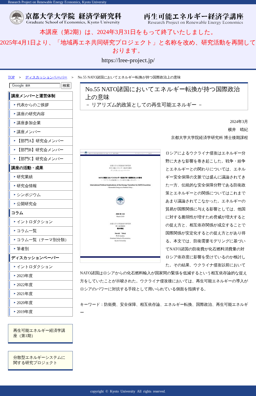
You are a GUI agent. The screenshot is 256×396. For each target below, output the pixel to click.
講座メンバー (27, 132)
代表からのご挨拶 (31, 105)
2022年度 (23, 285)
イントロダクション (33, 222)
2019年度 (23, 312)
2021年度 (23, 294)
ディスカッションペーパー (46, 77)
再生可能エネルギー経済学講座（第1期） (39, 333)
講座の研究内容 (29, 114)
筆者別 (21, 249)
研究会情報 (25, 186)
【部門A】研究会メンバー (39, 141)
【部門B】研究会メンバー (39, 150)
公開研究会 (25, 204)
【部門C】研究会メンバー (39, 159)
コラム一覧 (25, 231)
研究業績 (23, 177)
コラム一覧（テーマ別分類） (41, 240)
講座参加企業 (27, 123)
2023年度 (23, 276)
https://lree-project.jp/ (128, 60)
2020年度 (23, 303)
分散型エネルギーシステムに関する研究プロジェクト (39, 360)
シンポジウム (27, 195)
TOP (11, 77)
